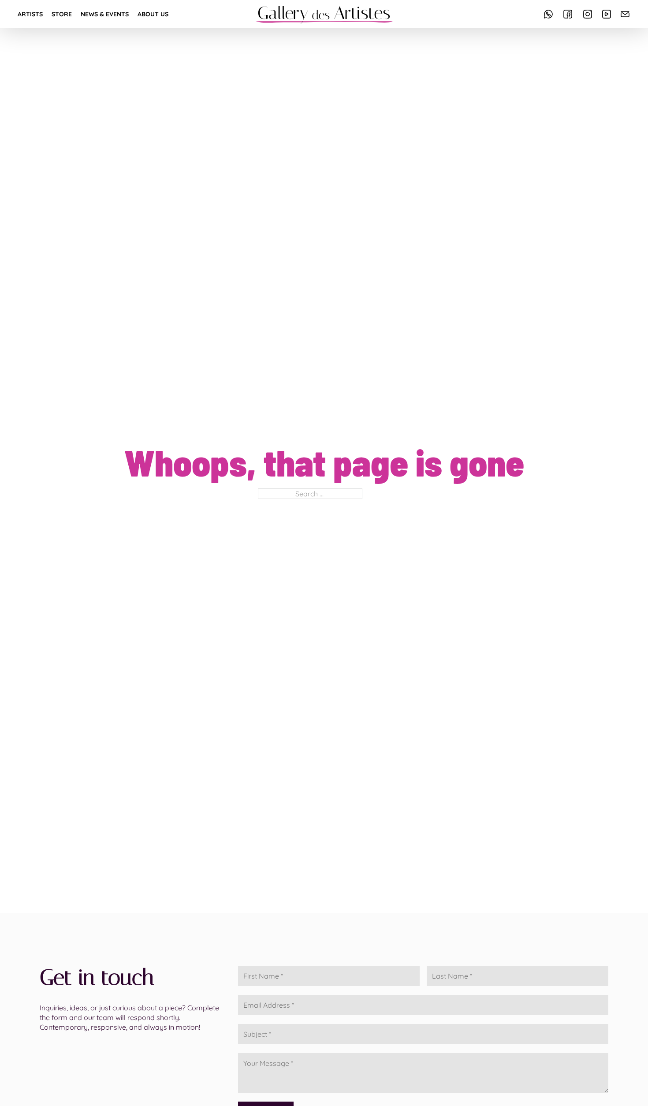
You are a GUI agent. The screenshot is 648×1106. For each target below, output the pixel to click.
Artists (30, 14)
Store (62, 14)
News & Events (105, 14)
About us (153, 14)
